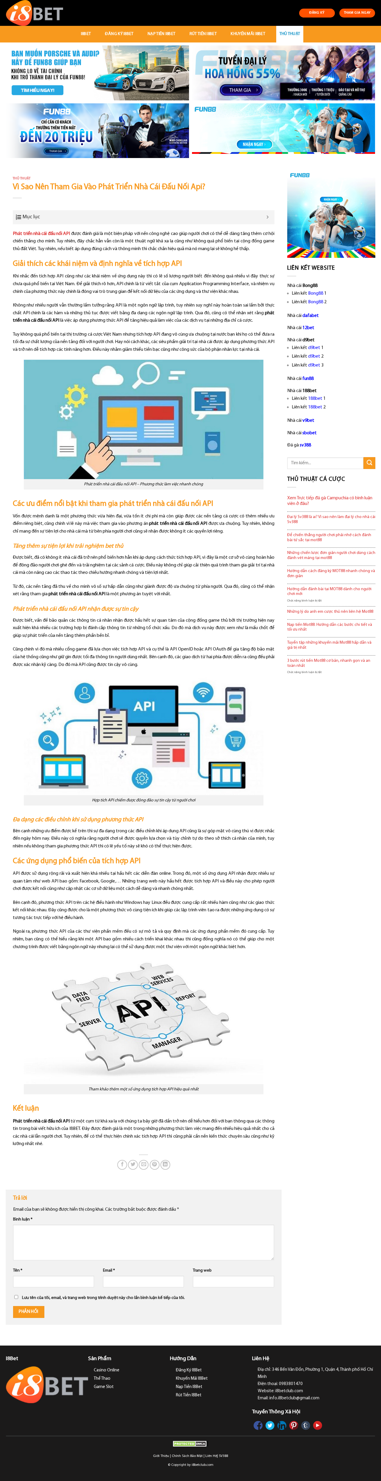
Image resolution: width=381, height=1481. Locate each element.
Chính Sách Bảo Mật (187, 1456)
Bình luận (22, 1219)
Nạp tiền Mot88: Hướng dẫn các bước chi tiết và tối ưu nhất (329, 627)
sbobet (309, 433)
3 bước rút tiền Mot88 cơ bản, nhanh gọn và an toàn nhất (328, 663)
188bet (315, 398)
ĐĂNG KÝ (317, 13)
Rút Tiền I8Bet (203, 34)
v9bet (308, 420)
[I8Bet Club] (37, 13)
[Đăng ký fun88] (331, 214)
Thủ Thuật (289, 34)
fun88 (308, 378)
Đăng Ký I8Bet (119, 34)
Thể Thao (102, 1378)
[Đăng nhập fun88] (283, 130)
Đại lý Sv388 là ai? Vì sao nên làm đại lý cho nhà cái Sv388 (331, 519)
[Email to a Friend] (144, 1165)
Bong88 (315, 293)
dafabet (310, 315)
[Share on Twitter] (133, 1165)
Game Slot (104, 1387)
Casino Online (106, 1370)
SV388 (223, 1456)
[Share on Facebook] (122, 1165)
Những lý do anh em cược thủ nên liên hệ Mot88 (330, 612)
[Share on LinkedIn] (165, 1165)
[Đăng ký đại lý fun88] (97, 72)
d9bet (314, 347)
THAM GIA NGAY (357, 13)
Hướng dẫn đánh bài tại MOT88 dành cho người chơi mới (329, 591)
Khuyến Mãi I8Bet (248, 34)
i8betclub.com (202, 1465)
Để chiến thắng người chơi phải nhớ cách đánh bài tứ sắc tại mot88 (329, 537)
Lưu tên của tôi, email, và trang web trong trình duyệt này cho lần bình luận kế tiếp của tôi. (103, 1298)
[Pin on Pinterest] (155, 1165)
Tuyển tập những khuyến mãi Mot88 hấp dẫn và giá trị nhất (329, 645)
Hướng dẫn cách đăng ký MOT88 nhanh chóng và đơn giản (331, 573)
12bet (308, 328)
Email (109, 1270)
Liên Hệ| (211, 1456)
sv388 (305, 445)
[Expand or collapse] (267, 217)
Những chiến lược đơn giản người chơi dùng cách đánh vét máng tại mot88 (331, 555)
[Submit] (369, 463)
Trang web (202, 1270)
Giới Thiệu (161, 1456)
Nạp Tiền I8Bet (161, 34)
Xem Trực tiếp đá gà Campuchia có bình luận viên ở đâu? (329, 501)
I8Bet (86, 34)
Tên (17, 1270)
